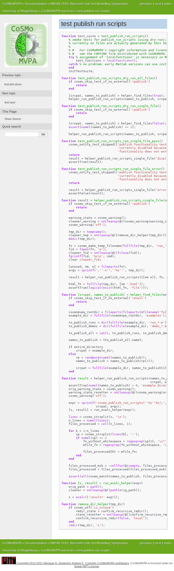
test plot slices (13, 84)
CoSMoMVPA (11, 3)
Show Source (13, 119)
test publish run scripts (93, 11)
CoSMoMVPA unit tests (57, 11)
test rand (10, 102)
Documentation (36, 3)
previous (146, 3)
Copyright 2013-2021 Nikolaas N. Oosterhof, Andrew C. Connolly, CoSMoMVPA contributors (73, 563)
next (158, 3)
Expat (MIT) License (87, 566)
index (168, 3)
